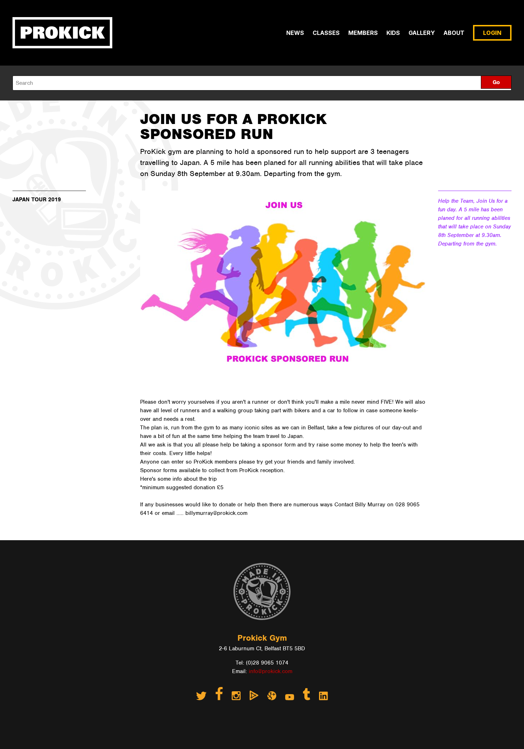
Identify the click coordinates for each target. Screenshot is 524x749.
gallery (422, 32)
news (295, 32)
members (363, 32)
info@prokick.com (270, 671)
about (453, 32)
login (492, 32)
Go (496, 82)
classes (326, 32)
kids (393, 32)
